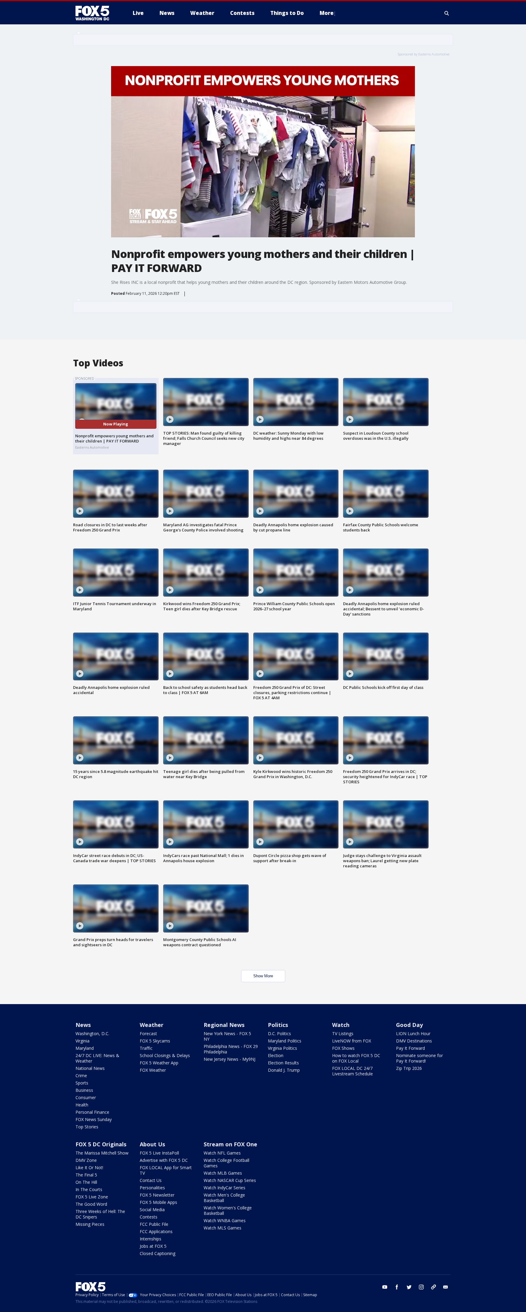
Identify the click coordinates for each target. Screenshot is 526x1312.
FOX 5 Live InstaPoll (159, 1153)
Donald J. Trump (284, 1070)
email (446, 1287)
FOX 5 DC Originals (100, 1144)
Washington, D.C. (92, 1033)
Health (81, 1105)
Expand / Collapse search (447, 13)
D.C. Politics (279, 1033)
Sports (81, 1083)
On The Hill (86, 1182)
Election (275, 1055)
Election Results (283, 1063)
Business (84, 1090)
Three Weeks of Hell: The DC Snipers (100, 1214)
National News (90, 1068)
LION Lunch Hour (413, 1033)
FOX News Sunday (93, 1119)
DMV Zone (86, 1160)
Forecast (148, 1033)
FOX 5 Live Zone (91, 1197)
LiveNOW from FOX (351, 1041)
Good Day (409, 1024)
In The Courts (88, 1189)
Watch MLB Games (223, 1173)
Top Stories (86, 1127)
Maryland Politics (284, 1041)
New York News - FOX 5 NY (227, 1036)
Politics (278, 1024)
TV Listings (342, 1033)
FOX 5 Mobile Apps (158, 1202)
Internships (150, 1239)
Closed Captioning (157, 1253)
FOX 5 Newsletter (157, 1195)
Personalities (152, 1187)
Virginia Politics (282, 1048)
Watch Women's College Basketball (228, 1210)
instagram (421, 1287)
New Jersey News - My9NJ (229, 1059)
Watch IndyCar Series (224, 1187)
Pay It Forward (410, 1048)
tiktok (433, 1287)
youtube (385, 1287)
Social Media (152, 1209)
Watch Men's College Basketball (224, 1197)
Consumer (85, 1097)
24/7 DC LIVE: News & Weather (97, 1058)
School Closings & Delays (165, 1055)
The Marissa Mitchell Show (101, 1153)
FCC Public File (154, 1224)
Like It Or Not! (89, 1167)
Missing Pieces (89, 1224)
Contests (148, 1217)
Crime (81, 1075)
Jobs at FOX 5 (153, 1246)
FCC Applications (156, 1231)
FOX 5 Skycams (155, 1041)
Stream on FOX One (230, 1144)
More (327, 12)
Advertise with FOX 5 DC (164, 1160)
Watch (340, 1024)
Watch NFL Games (222, 1153)
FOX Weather (153, 1070)
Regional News (224, 1024)
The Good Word (91, 1204)
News (83, 1024)
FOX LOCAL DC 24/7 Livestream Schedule (352, 1071)
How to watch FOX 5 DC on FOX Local (356, 1058)
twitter (409, 1287)
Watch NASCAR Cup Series (230, 1180)
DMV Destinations (414, 1041)
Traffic (146, 1048)
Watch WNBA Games (225, 1220)
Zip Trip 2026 (409, 1068)
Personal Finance (92, 1112)
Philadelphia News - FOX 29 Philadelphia (231, 1049)
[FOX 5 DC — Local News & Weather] (95, 13)
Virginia (82, 1041)
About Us (152, 1144)
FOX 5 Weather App (159, 1063)
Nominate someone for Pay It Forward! (419, 1058)
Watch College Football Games (226, 1163)
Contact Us (151, 1180)
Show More (263, 976)
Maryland (84, 1048)
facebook (397, 1287)
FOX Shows (343, 1048)
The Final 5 (86, 1175)
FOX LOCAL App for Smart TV (166, 1170)
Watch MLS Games (222, 1228)
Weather (151, 1024)
